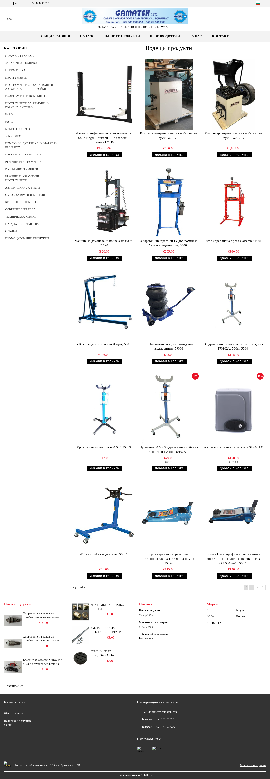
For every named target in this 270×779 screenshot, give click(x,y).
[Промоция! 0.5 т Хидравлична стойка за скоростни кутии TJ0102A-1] (168, 408)
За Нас (196, 36)
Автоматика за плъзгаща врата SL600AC (233, 447)
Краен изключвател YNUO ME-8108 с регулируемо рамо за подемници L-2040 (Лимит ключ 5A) (43, 662)
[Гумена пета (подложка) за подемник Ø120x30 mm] (80, 658)
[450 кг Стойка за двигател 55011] (104, 515)
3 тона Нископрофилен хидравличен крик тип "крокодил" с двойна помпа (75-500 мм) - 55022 (234, 559)
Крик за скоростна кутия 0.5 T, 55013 (104, 447)
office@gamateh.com (164, 711)
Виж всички (146, 638)
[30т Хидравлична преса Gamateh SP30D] (233, 201)
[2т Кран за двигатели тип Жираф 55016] (104, 304)
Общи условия (55, 36)
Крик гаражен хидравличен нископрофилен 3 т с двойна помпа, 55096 (169, 559)
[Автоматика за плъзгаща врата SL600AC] (233, 408)
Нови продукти (149, 610)
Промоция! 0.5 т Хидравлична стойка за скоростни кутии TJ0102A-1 (169, 449)
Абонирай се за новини (155, 634)
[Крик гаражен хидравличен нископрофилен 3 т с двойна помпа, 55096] (168, 515)
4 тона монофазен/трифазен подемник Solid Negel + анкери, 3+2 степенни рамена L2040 (103, 138)
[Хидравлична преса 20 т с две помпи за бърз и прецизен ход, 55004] (168, 201)
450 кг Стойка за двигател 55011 (103, 554)
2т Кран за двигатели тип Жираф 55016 (103, 344)
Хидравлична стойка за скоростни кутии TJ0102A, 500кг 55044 (233, 346)
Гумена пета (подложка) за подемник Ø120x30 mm (108, 653)
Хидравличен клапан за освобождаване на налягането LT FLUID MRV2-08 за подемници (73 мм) (42, 639)
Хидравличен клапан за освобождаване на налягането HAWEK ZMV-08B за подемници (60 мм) (42, 615)
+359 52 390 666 (164, 726)
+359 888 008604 (39, 3)
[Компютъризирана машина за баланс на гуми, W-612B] (168, 94)
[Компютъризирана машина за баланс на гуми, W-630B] (233, 94)
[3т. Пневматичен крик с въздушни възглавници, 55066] (168, 304)
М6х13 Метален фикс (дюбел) (107, 606)
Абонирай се (15, 685)
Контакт (220, 36)
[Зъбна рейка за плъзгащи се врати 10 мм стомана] (80, 635)
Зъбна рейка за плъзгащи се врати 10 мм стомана (111, 630)
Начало (87, 36)
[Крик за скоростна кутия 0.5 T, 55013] (104, 408)
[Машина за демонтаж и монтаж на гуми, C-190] (104, 201)
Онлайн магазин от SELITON (135, 775)
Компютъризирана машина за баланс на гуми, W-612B (169, 136)
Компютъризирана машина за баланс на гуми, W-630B (233, 136)
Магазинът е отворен (153, 622)
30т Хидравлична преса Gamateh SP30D (234, 241)
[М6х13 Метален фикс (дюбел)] (80, 612)
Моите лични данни (253, 765)
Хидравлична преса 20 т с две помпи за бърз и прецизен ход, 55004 (168, 243)
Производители (165, 36)
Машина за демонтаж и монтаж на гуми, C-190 (104, 243)
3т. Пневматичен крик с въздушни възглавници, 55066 (169, 346)
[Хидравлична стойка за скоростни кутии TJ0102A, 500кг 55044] (233, 304)
